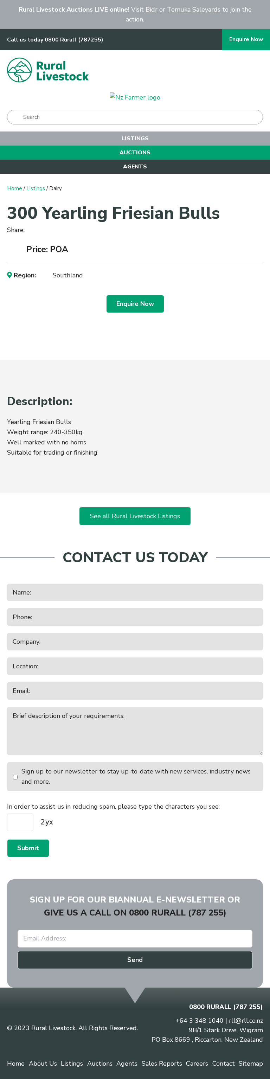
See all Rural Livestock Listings (135, 516)
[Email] (54, 230)
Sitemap (251, 1063)
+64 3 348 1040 (200, 1020)
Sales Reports (162, 1063)
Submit (28, 848)
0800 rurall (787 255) (177, 912)
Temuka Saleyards (193, 9)
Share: (16, 230)
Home (14, 188)
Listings (135, 138)
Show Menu (254, 70)
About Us (43, 1063)
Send (135, 960)
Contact (223, 1063)
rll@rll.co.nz (246, 1020)
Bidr (152, 9)
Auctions (135, 152)
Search (15, 117)
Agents (135, 166)
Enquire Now (246, 39)
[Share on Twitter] (42, 230)
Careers (197, 1063)
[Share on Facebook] (33, 230)
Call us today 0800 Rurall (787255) (55, 40)
